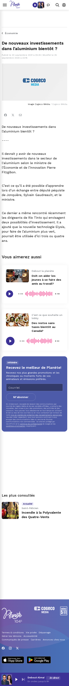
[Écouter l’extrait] (9, 293)
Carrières (36, 639)
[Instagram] (10, 648)
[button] (16, 679)
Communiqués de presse (15, 639)
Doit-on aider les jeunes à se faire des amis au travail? (46, 279)
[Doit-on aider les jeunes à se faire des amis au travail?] (17, 275)
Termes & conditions (13, 632)
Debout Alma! (36, 677)
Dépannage (45, 632)
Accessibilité (30, 636)
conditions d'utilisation (15, 426)
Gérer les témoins (11, 636)
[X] (17, 648)
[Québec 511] (63, 614)
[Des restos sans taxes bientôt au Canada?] (17, 319)
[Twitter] (13, 115)
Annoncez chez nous (54, 639)
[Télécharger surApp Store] (13, 660)
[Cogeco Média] (44, 612)
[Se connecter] (64, 5)
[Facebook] (5, 115)
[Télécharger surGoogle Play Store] (39, 660)
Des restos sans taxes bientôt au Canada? (43, 327)
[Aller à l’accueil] (15, 7)
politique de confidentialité (31, 424)
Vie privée (31, 632)
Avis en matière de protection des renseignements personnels (36, 415)
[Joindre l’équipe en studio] (48, 5)
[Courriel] (20, 115)
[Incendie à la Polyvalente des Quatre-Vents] (10, 510)
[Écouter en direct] (35, 5)
